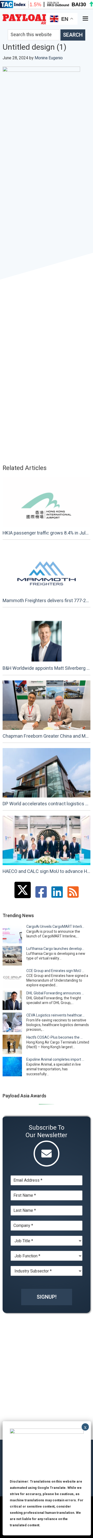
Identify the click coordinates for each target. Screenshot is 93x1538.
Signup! (47, 1297)
